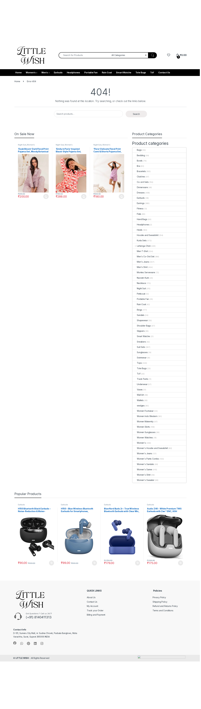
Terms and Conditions (163, 610)
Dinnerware (142, 187)
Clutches (141, 176)
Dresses (141, 192)
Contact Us (164, 72)
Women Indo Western (147, 416)
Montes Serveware (146, 272)
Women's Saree (144, 469)
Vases (140, 389)
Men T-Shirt (142, 251)
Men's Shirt (142, 267)
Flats (139, 214)
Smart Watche (123, 72)
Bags (139, 150)
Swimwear (142, 357)
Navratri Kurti (143, 278)
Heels (139, 230)
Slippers (141, 331)
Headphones (73, 72)
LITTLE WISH (22, 658)
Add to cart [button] (51, 562)
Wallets (140, 400)
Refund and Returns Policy (165, 606)
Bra (138, 166)
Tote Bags (141, 72)
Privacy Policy (159, 597)
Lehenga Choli (144, 246)
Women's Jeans (144, 453)
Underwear (142, 384)
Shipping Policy (160, 602)
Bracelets (141, 171)
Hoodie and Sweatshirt (147, 235)
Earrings (140, 203)
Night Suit (22, 145)
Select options (45, 196)
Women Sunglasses (146, 432)
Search (136, 114)
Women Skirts (143, 427)
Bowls (139, 160)
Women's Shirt (144, 475)
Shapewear (142, 320)
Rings (139, 310)
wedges (141, 405)
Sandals (140, 315)
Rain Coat (107, 72)
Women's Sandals (145, 464)
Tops (139, 363)
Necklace (141, 283)
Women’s (30, 72)
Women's (31, 145)
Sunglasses (142, 352)
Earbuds (58, 72)
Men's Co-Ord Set (145, 256)
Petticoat (141, 293)
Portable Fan (90, 72)
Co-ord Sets (142, 182)
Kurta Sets (142, 240)
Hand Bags (142, 219)
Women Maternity (145, 421)
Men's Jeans (143, 262)
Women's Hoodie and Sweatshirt (152, 448)
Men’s (44, 72)
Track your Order (95, 610)
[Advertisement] (88, 20)
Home (18, 72)
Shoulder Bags (144, 325)
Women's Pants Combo (148, 458)
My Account (92, 606)
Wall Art (140, 395)
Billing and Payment (96, 614)
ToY (152, 72)
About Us (91, 597)
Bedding (141, 155)
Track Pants (142, 379)
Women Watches (145, 437)
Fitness (140, 208)
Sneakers (141, 341)
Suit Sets (141, 347)
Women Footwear (145, 411)
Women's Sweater (145, 480)
